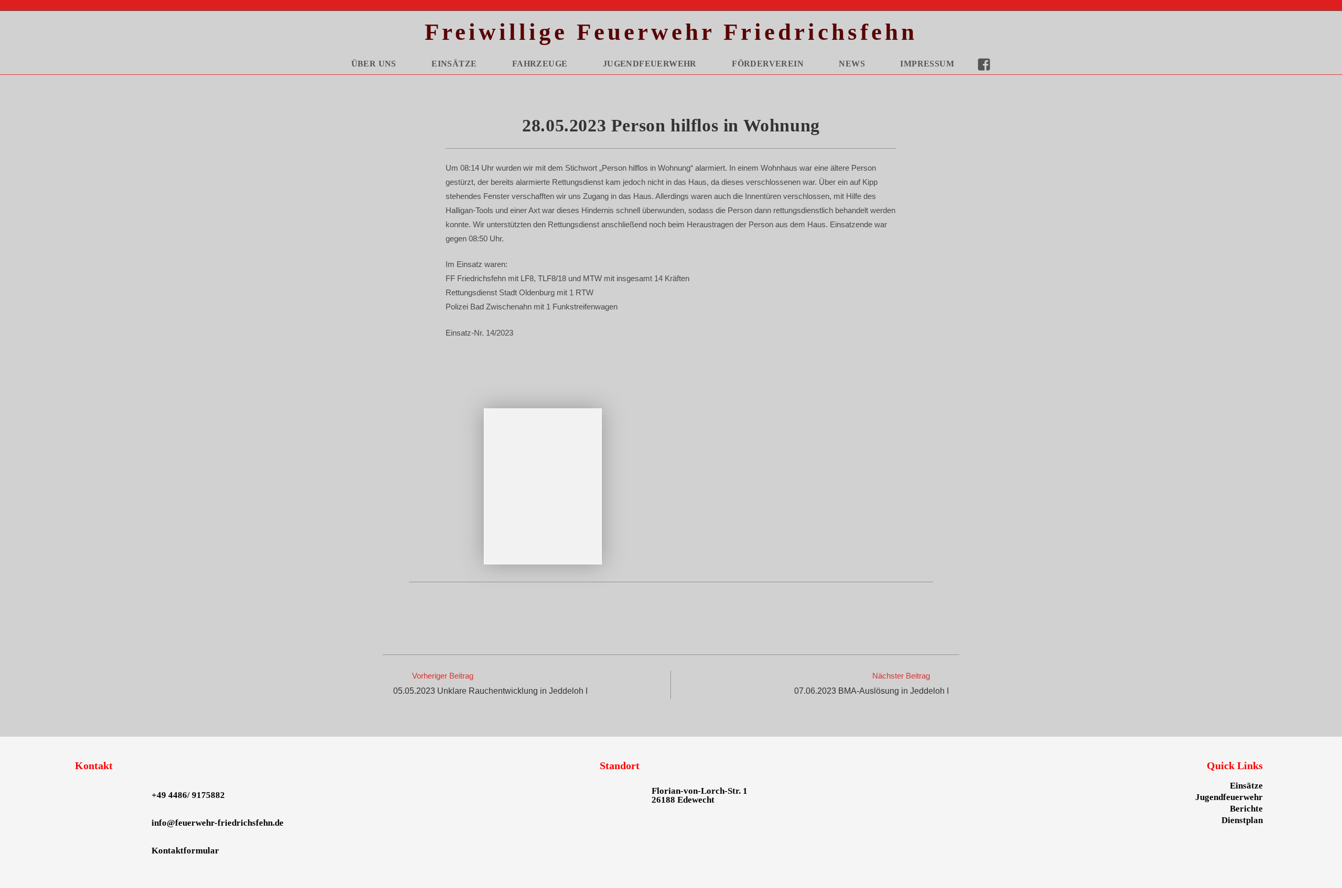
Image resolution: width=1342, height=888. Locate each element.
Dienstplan (1242, 820)
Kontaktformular (185, 851)
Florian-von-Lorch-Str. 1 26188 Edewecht (700, 795)
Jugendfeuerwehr (1229, 797)
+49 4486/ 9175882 (188, 795)
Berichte (1246, 809)
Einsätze (1246, 786)
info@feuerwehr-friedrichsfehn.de (217, 823)
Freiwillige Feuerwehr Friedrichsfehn (671, 32)
